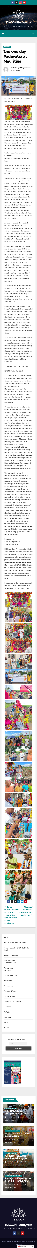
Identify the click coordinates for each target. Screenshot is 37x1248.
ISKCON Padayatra (18, 22)
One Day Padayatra (11, 1108)
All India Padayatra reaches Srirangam (16, 1157)
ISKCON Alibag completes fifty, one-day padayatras (17, 1113)
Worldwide (7, 46)
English (23, 1246)
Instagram (7, 1017)
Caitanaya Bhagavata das (22, 68)
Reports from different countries (15, 943)
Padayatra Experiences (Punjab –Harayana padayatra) (18, 1181)
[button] (29, 34)
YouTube (7, 1012)
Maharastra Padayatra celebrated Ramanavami (17, 1136)
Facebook (7, 1007)
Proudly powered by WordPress (11, 1241)
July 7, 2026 (11, 1139)
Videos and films (9, 991)
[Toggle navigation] (33, 34)
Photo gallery (8, 986)
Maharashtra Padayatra (12, 1130)
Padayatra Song (9, 996)
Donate (6, 1028)
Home (6, 937)
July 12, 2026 (11, 1117)
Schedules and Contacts (12, 1001)
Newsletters (8, 981)
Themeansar (18, 1244)
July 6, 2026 (11, 1184)
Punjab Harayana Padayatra (13, 1175)
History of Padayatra (11, 955)
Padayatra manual (10, 975)
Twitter (6, 1022)
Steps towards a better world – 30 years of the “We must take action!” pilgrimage (11, 915)
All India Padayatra (11, 1153)
